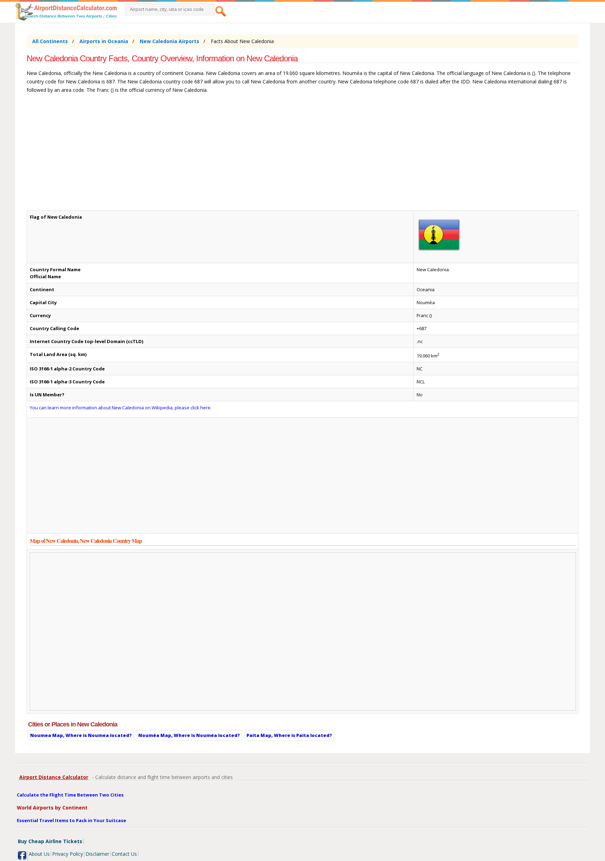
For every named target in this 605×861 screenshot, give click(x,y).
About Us (39, 853)
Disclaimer (97, 853)
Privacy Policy (67, 853)
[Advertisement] (237, 155)
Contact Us (124, 853)
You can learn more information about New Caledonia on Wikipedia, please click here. (120, 407)
